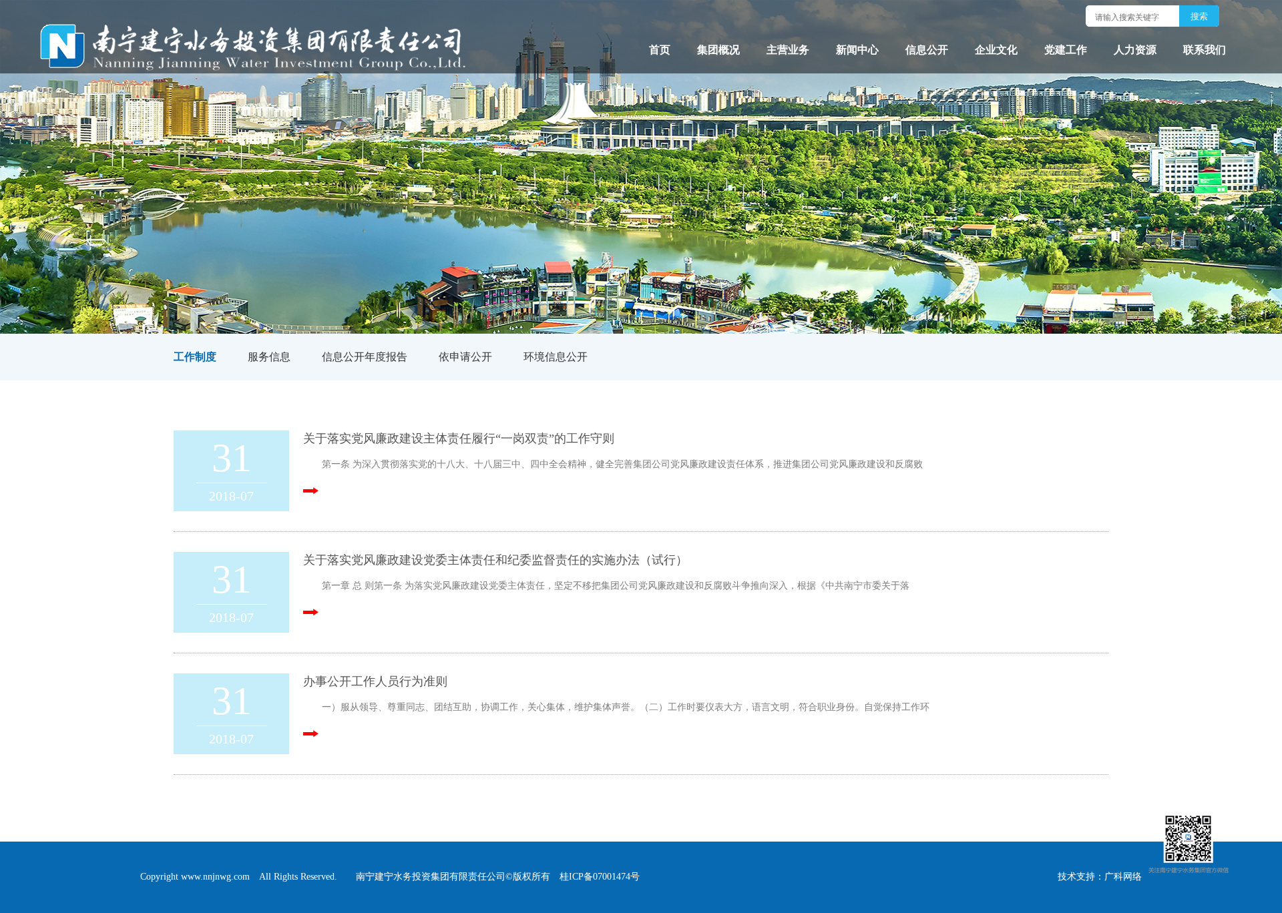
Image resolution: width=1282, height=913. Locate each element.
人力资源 (1135, 49)
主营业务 (788, 49)
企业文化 (996, 49)
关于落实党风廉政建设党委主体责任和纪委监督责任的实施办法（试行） (495, 560)
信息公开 (926, 49)
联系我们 (1204, 49)
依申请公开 (465, 356)
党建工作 (1065, 49)
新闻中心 (857, 49)
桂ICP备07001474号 (600, 877)
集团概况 (718, 49)
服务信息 (269, 356)
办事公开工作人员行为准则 (375, 681)
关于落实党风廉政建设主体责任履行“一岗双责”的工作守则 (458, 438)
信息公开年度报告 (364, 356)
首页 (659, 49)
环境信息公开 (555, 356)
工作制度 (195, 356)
